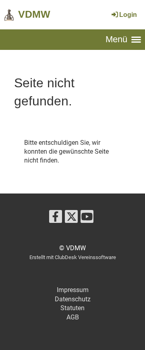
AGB (72, 317)
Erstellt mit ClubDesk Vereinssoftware (72, 257)
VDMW (34, 14)
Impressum (73, 290)
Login (128, 14)
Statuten (72, 308)
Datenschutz (73, 299)
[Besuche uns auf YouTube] (87, 218)
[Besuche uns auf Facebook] (55, 218)
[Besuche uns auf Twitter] (71, 218)
